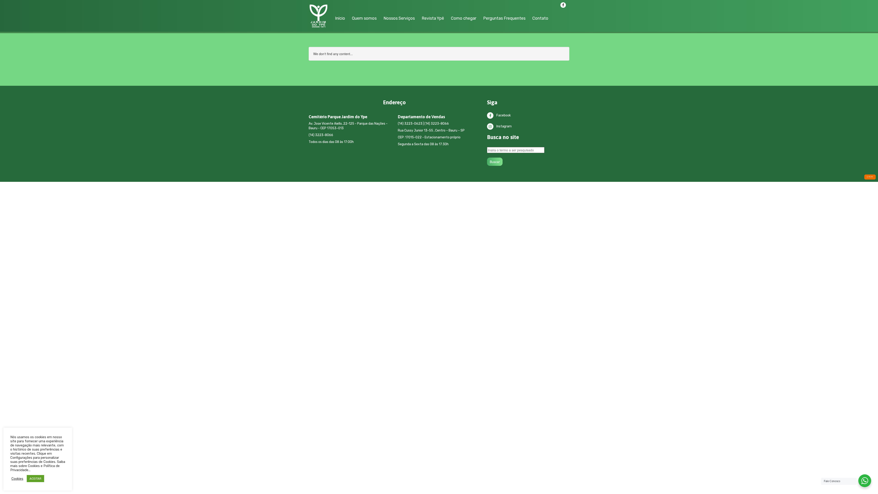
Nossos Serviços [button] (399, 18)
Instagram (504, 126)
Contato (540, 18)
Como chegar (463, 18)
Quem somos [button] (364, 18)
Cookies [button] (17, 479)
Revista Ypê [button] (433, 18)
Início (340, 18)
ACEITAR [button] (35, 478)
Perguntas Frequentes (504, 18)
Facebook (503, 115)
